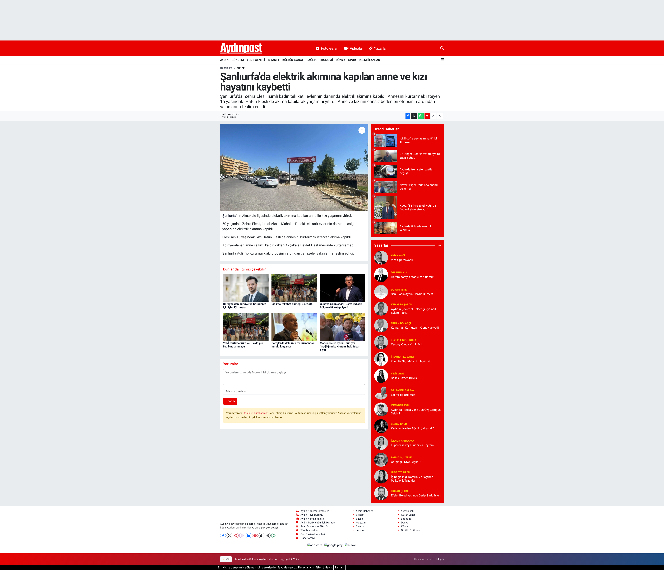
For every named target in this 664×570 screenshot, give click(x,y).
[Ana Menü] (442, 60)
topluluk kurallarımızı (256, 413)
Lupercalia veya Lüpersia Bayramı (412, 445)
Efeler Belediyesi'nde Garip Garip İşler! (416, 495)
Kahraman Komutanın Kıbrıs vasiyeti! (415, 327)
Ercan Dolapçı (401, 323)
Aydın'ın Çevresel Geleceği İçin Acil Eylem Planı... (413, 310)
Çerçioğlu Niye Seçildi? (406, 462)
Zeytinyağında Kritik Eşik (407, 344)
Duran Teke (399, 289)
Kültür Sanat (408, 514)
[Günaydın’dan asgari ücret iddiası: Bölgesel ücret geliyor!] (342, 287)
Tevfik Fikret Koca (403, 340)
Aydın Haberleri (365, 511)
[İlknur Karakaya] (381, 442)
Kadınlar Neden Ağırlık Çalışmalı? (412, 428)
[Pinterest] (236, 535)
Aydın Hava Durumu (312, 514)
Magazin (361, 522)
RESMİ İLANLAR (369, 60)
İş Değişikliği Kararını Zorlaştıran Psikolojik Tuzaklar (412, 478)
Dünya (404, 522)
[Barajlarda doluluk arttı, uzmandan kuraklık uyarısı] (294, 327)
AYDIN (224, 60)
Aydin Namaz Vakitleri (313, 518)
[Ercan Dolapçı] (381, 325)
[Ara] (442, 48)
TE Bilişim (438, 559)
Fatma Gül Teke (401, 457)
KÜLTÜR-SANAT (293, 60)
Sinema (360, 526)
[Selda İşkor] (381, 426)
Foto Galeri (329, 48)
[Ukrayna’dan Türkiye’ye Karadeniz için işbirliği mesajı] (246, 287)
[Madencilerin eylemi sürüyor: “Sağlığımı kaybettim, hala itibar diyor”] (342, 327)
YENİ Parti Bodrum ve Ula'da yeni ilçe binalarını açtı (243, 344)
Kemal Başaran (401, 304)
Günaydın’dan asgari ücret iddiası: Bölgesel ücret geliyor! (341, 305)
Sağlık (359, 518)
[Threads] (268, 535)
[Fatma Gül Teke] (381, 459)
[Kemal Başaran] (381, 308)
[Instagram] (242, 535)
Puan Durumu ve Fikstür (314, 526)
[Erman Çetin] (381, 493)
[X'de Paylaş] (414, 116)
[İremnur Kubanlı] (381, 358)
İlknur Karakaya (402, 440)
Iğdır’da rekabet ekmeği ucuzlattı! (292, 304)
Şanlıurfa (229, 216)
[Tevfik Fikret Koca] (381, 342)
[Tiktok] (261, 535)
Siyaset (360, 514)
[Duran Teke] (381, 291)
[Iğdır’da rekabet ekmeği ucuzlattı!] (294, 287)
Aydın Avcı (398, 255)
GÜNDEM (238, 60)
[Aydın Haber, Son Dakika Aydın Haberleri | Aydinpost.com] (241, 48)
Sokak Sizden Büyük (404, 378)
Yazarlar (380, 48)
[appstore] (315, 545)
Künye (404, 526)
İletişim (360, 530)
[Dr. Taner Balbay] (381, 392)
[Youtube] (255, 535)
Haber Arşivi (308, 538)
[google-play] (334, 545)
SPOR (352, 60)
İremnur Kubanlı (402, 356)
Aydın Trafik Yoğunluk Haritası (318, 522)
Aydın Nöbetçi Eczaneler (315, 511)
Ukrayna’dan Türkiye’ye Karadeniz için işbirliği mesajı (244, 305)
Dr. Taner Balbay (402, 390)
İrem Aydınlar (400, 472)
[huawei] (350, 545)
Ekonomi (406, 518)
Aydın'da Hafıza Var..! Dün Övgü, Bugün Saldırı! (416, 411)
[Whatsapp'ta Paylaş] (421, 116)
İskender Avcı (400, 405)
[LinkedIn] (248, 535)
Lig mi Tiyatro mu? (403, 394)
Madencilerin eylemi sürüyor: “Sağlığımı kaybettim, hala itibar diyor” (340, 346)
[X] (229, 535)
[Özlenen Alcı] (381, 274)
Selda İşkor (399, 424)
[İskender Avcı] (381, 409)
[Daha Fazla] (427, 116)
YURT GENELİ (256, 60)
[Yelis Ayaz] (381, 375)
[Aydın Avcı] (381, 257)
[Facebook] (223, 535)
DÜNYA (340, 60)
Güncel (241, 68)
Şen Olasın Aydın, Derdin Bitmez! (412, 294)
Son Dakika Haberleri (313, 534)
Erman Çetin (399, 491)
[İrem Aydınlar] (381, 476)
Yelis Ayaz (397, 373)
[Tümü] (439, 245)
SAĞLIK (312, 60)
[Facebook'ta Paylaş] (407, 116)
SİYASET (273, 60)
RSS (227, 559)
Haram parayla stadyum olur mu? (412, 277)
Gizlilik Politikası (410, 530)
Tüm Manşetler (309, 530)
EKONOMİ (326, 60)
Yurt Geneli (407, 511)
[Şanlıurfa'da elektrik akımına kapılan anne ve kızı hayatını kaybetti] (294, 167)
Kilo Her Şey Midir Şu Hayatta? (410, 361)
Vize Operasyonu (402, 260)
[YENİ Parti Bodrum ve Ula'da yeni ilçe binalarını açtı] (246, 327)
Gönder (230, 401)
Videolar (356, 48)
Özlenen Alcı (399, 272)
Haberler (226, 68)
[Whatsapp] (274, 535)
